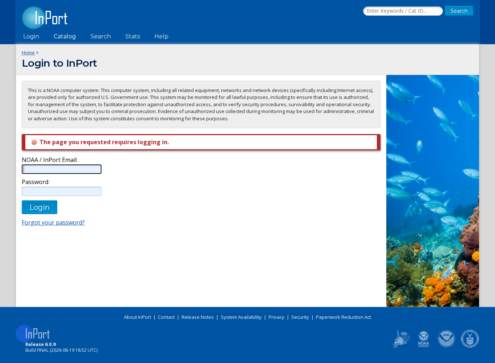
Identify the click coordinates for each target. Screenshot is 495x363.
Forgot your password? (53, 222)
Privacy (276, 317)
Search (101, 36)
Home (28, 52)
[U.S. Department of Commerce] (470, 346)
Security (300, 317)
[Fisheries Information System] (400, 346)
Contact (166, 317)
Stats (132, 36)
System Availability (241, 317)
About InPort (137, 317)
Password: (35, 182)
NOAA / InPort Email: (50, 160)
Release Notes (198, 317)
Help (161, 36)
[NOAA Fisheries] (423, 346)
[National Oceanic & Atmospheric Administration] (446, 346)
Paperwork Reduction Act (343, 317)
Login (31, 36)
